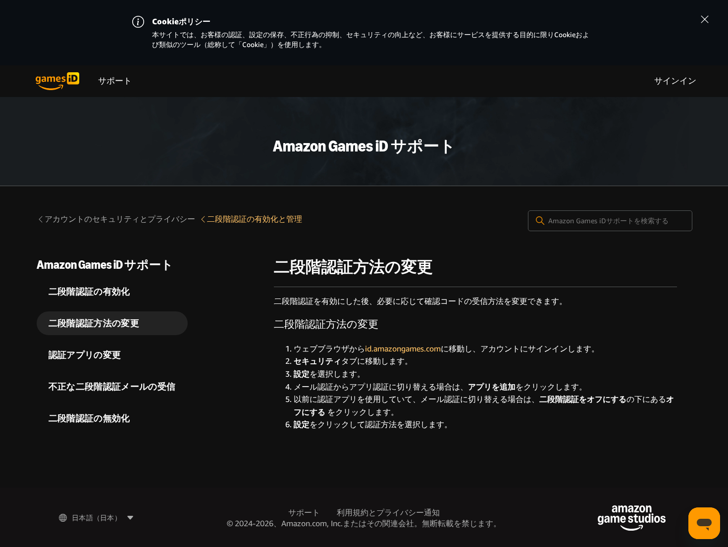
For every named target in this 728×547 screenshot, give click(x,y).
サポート (115, 81)
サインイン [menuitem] (675, 81)
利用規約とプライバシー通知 (388, 512)
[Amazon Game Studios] (632, 518)
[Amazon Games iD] (57, 81)
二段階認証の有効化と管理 (254, 219)
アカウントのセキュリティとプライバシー (120, 219)
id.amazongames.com (403, 349)
